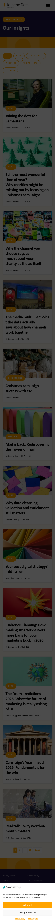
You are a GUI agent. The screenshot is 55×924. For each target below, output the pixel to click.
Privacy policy (33, 919)
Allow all (27, 905)
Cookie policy (20, 919)
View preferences (27, 912)
